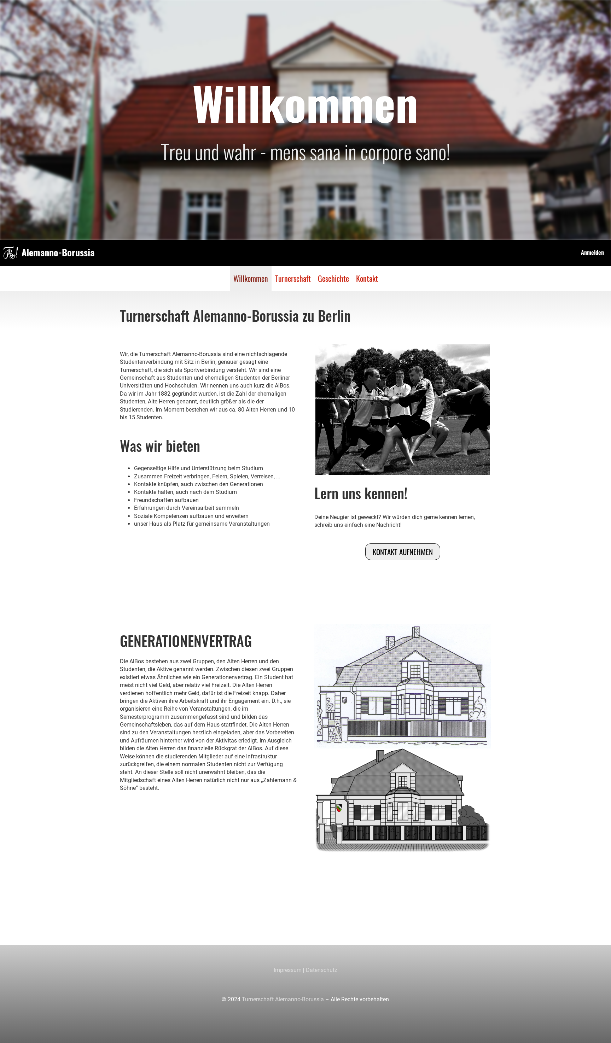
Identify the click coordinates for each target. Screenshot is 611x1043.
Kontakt (367, 278)
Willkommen (250, 278)
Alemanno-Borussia (58, 252)
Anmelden (592, 252)
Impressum (288, 970)
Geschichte (333, 278)
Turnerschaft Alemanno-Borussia (283, 999)
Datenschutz (321, 970)
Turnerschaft (293, 278)
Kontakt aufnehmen (403, 551)
